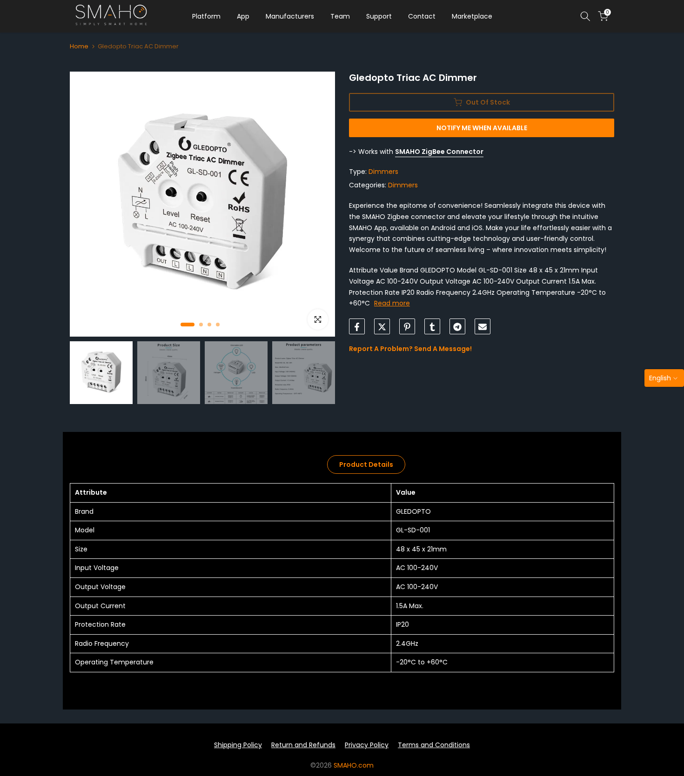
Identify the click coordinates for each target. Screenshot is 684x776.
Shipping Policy (238, 744)
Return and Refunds (303, 744)
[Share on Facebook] (357, 327)
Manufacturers (290, 16)
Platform (206, 16)
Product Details (366, 464)
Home (79, 46)
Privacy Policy (367, 744)
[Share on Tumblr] (432, 327)
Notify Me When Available (481, 128)
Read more (392, 303)
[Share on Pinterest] (407, 327)
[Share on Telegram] (457, 327)
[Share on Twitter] (382, 327)
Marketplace (472, 16)
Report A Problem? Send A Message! (410, 349)
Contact (422, 16)
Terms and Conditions (434, 744)
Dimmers (383, 172)
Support (379, 16)
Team (340, 16)
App (243, 16)
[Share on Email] (482, 327)
